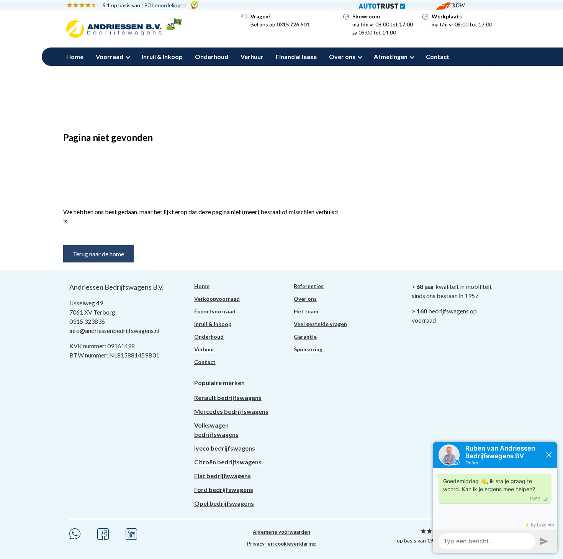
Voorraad (109, 56)
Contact (437, 56)
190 (164, 5)
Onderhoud (211, 56)
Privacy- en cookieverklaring (281, 544)
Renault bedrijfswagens (228, 397)
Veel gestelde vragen (320, 324)
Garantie (305, 336)
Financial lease (296, 56)
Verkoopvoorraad (217, 298)
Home (74, 56)
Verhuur (252, 56)
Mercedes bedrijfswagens (231, 411)
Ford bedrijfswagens (223, 489)
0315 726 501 (293, 24)
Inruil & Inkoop (162, 56)
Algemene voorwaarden (281, 532)
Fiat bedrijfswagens (222, 475)
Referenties (309, 286)
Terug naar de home (98, 253)
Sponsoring (308, 349)
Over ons (342, 56)
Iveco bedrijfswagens (224, 448)
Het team (306, 311)
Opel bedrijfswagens (224, 503)
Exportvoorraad (215, 311)
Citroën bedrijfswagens (228, 462)
